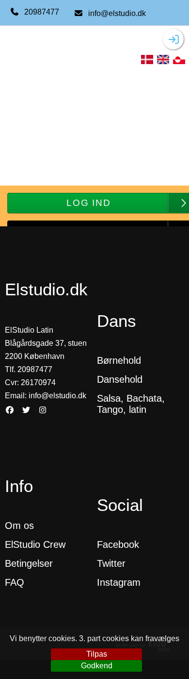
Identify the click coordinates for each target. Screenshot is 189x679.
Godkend (96, 666)
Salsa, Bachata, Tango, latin (131, 404)
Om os (19, 525)
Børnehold (119, 360)
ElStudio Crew (35, 544)
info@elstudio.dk (117, 13)
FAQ (14, 582)
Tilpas (96, 654)
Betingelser (30, 563)
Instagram (119, 582)
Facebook (118, 544)
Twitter (111, 563)
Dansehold (119, 379)
